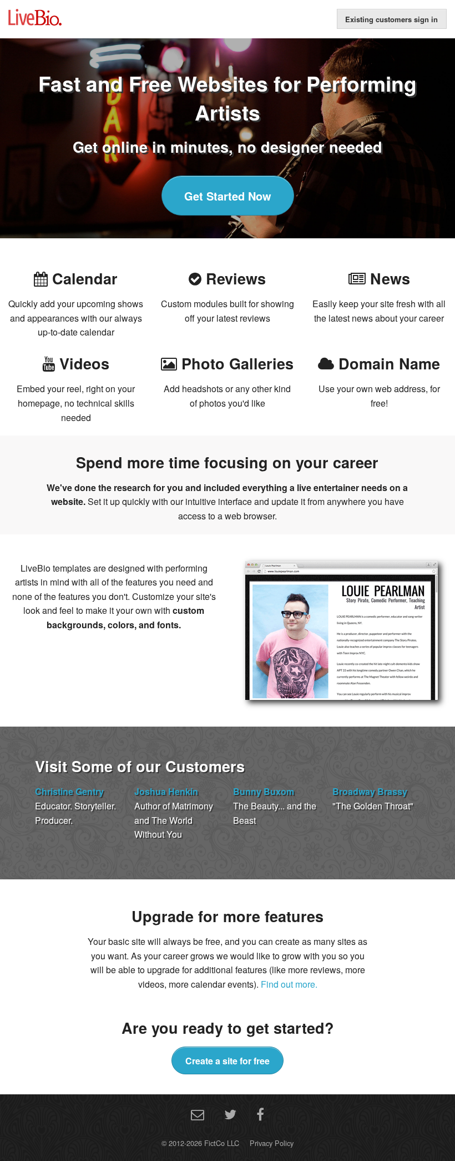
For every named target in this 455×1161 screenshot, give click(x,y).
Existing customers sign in (391, 19)
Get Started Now (227, 196)
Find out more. (289, 984)
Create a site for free (227, 1060)
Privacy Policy (272, 1143)
